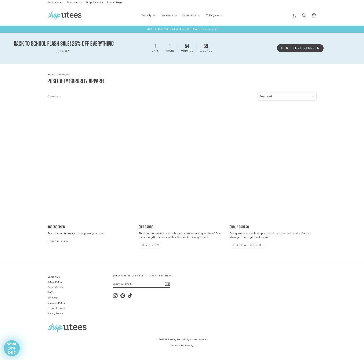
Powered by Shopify (182, 345)
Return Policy (54, 281)
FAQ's (50, 292)
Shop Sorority (74, 2)
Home (50, 74)
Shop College (114, 2)
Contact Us (53, 276)
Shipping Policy (56, 303)
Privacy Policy (55, 313)
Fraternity (167, 15)
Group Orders (55, 2)
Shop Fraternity (94, 2)
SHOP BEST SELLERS (300, 48)
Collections (189, 15)
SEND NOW (150, 245)
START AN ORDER (246, 245)
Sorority (146, 15)
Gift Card (52, 297)
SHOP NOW (59, 241)
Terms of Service (56, 308)
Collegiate (213, 15)
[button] (12, 348)
